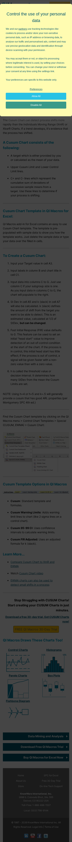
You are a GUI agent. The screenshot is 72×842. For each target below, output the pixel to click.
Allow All (36, 96)
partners (22, 29)
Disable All (36, 105)
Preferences (36, 89)
